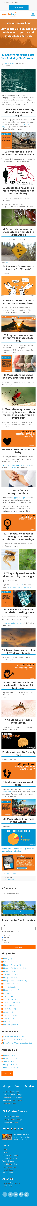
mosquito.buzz (10, 984)
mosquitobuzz (9, 987)
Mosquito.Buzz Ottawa (13, 1064)
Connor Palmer (10, 1061)
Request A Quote (18, 912)
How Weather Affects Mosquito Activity (18, 1043)
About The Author (8, 877)
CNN (6, 262)
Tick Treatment (10, 1015)
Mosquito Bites (10, 971)
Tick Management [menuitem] (9, 1167)
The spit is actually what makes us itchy (15, 465)
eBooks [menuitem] (5, 1149)
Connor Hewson (10, 63)
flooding (7, 959)
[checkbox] (18, 939)
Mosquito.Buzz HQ (12, 1058)
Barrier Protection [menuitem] (9, 1103)
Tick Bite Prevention (12, 1003)
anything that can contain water (19, 587)
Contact (19, 2)
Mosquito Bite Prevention (14, 968)
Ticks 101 (8, 1018)
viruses (14, 468)
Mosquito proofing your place (12, 623)
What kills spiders (11, 1024)
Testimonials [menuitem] (7, 1186)
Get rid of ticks (10, 962)
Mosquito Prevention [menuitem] (10, 1155)
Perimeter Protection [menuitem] (10, 1123)
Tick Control (9, 1006)
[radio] (18, 935)
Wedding (7, 1021)
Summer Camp (10, 999)
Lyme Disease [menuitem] (7, 1173)
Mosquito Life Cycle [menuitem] (9, 1158)
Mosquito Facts (10, 977)
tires (22, 584)
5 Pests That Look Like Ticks (13, 1037)
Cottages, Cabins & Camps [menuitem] (12, 1095)
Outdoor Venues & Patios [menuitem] (12, 1101)
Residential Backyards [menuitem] (10, 1092)
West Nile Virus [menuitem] (8, 1161)
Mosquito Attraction (12, 965)
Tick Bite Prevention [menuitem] (9, 1164)
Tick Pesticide (9, 1009)
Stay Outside (9, 996)
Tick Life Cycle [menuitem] (7, 1170)
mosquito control (11, 974)
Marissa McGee (10, 1068)
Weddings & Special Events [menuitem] (12, 1098)
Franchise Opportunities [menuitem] (11, 1183)
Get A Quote (18, 7)
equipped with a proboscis (21, 498)
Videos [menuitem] (4, 1152)
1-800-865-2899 (8, 2)
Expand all (7, 1074)
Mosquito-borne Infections (15, 981)
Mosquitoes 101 (13, 873)
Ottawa (7, 993)
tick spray (8, 1012)
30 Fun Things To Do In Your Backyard (17, 1040)
